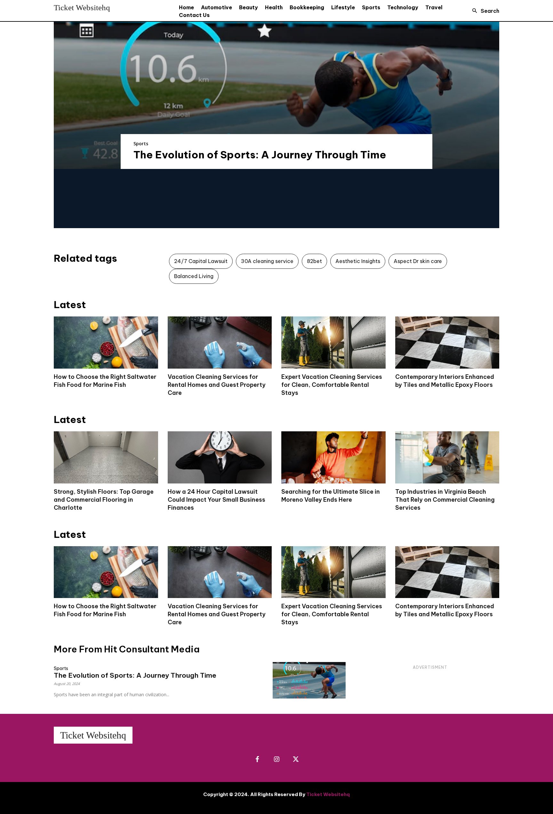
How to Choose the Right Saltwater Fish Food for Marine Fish (105, 610)
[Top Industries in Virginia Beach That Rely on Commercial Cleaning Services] (447, 457)
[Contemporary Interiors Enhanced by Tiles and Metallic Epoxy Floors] (447, 342)
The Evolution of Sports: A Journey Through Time (259, 154)
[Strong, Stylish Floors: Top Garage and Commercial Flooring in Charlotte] (106, 457)
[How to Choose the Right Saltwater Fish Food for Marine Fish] (106, 342)
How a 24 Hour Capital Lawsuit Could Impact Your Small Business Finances (216, 499)
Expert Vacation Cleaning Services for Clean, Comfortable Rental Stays (331, 384)
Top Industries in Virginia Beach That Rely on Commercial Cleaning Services (445, 499)
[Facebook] (257, 760)
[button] (484, 11)
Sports (140, 143)
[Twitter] (296, 760)
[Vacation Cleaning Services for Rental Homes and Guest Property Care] (220, 342)
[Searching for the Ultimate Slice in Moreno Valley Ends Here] (333, 457)
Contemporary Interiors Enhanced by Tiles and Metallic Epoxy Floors (444, 610)
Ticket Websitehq (328, 794)
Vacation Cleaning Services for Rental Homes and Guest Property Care (217, 384)
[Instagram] (276, 760)
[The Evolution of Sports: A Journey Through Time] (276, 95)
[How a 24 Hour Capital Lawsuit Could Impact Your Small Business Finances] (220, 457)
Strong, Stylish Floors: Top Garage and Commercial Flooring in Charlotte (104, 499)
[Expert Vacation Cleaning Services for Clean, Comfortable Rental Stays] (333, 342)
